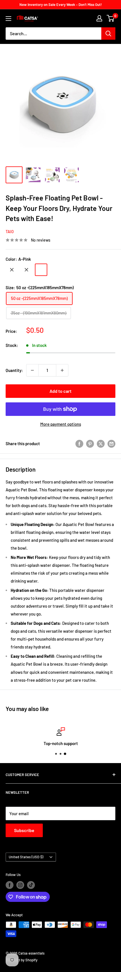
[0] (110, 18)
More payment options (60, 424)
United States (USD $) (26, 857)
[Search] (108, 33)
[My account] (99, 18)
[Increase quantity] (62, 370)
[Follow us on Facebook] (10, 885)
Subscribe (24, 830)
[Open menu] (8, 18)
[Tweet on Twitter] (101, 443)
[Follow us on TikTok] (31, 885)
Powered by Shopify (21, 960)
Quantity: (14, 370)
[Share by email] (111, 443)
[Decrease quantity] (32, 370)
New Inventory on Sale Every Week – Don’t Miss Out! (60, 4)
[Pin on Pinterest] (90, 443)
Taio (10, 231)
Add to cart (60, 391)
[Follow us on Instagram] (20, 885)
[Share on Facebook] (79, 443)
